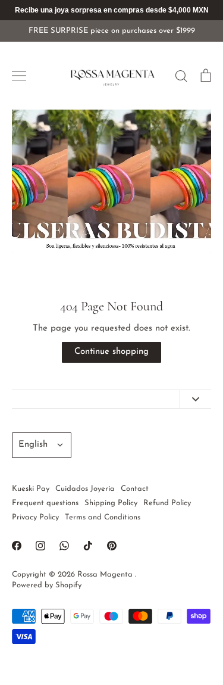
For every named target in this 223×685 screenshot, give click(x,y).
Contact (135, 489)
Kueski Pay (30, 489)
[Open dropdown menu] (195, 399)
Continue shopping (111, 351)
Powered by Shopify (46, 585)
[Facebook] (17, 546)
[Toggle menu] (19, 75)
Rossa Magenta (106, 574)
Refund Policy (167, 503)
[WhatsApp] (64, 546)
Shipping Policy (110, 503)
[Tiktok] (88, 546)
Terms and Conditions (102, 517)
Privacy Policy (35, 517)
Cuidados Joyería (85, 489)
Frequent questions (45, 503)
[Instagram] (40, 546)
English (33, 444)
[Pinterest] (112, 546)
